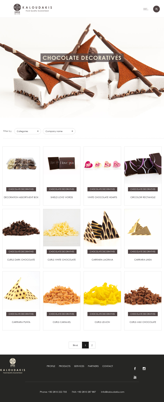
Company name (53, 131)
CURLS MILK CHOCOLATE (143, 322)
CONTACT (107, 366)
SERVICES (79, 366)
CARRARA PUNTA (21, 322)
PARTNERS (93, 366)
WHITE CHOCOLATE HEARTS (102, 197)
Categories (22, 131)
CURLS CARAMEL (62, 322)
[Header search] (156, 9)
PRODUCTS (64, 366)
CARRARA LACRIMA (102, 259)
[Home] (32, 22)
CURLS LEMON (102, 322)
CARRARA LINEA (143, 259)
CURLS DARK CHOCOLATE (21, 259)
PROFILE (51, 366)
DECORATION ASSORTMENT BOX (21, 197)
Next (75, 345)
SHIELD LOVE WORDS (62, 197)
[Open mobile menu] (146, 9)
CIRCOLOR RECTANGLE (143, 197)
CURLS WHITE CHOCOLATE (62, 259)
